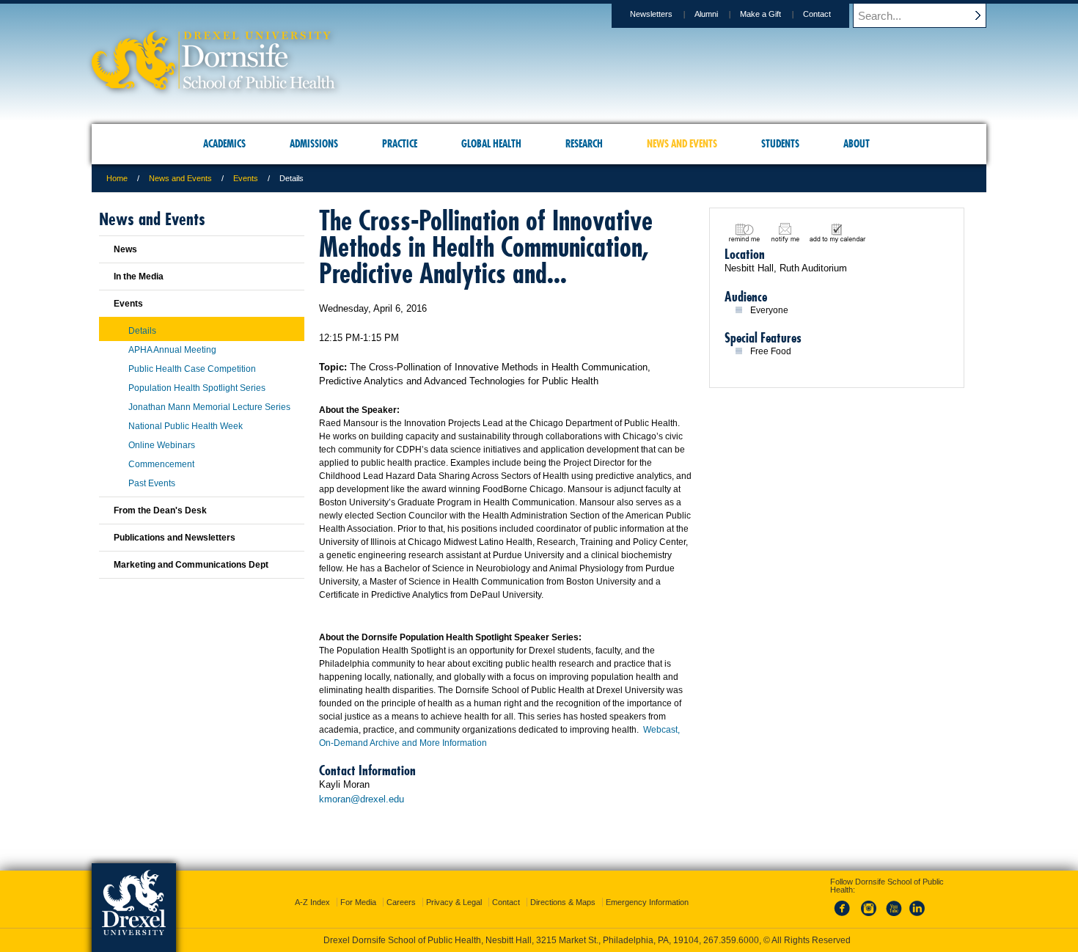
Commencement (161, 464)
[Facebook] (845, 916)
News (125, 249)
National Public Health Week (185, 426)
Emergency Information (647, 902)
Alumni (706, 14)
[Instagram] (869, 916)
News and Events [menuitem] (682, 143)
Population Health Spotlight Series (196, 388)
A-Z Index (312, 902)
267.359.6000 (731, 940)
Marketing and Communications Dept (191, 565)
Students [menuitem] (780, 143)
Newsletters (651, 14)
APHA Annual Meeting (172, 350)
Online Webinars (161, 445)
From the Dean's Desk (160, 510)
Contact (817, 14)
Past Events (151, 483)
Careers (401, 902)
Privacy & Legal (454, 902)
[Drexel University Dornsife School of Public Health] (213, 84)
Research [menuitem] (584, 143)
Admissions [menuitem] (314, 143)
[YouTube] (893, 916)
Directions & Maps (562, 902)
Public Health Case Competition (192, 369)
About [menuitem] (856, 143)
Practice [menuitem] (399, 143)
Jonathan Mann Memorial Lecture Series (209, 407)
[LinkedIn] (917, 916)
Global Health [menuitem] (491, 143)
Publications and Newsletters (174, 537)
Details (142, 331)
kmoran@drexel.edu (361, 799)
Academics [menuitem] (224, 143)
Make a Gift (760, 14)
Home (117, 178)
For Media (358, 902)
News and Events (180, 178)
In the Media (139, 276)
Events (245, 178)
